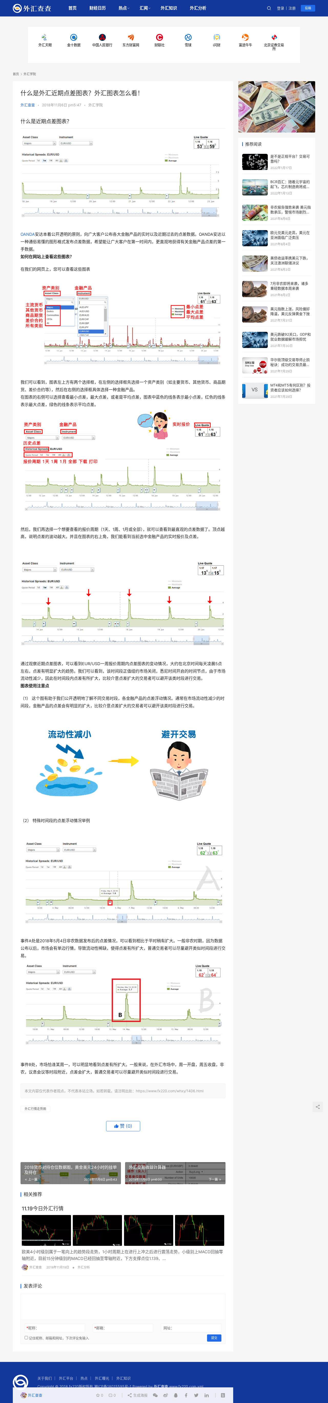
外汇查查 (27, 105)
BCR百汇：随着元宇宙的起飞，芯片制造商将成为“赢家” (290, 187)
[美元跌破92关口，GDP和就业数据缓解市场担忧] (255, 334)
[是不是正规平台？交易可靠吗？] (255, 156)
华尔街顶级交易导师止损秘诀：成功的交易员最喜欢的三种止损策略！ (290, 364)
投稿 (308, 8)
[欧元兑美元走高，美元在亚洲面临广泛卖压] (255, 232)
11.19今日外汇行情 (43, 1209)
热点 (123, 8)
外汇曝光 (102, 1378)
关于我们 (44, 1378)
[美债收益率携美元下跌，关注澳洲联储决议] (255, 258)
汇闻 (144, 8)
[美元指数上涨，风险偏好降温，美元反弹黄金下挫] (255, 309)
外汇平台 (66, 1378)
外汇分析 (198, 8)
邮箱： (100, 1328)
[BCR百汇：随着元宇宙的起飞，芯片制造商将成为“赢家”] (255, 182)
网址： (168, 1328)
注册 (292, 8)
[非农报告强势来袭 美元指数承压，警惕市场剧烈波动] (255, 207)
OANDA (27, 234)
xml (200, 1386)
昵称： (32, 1328)
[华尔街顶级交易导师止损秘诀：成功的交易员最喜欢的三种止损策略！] (255, 359)
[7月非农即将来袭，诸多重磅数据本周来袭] (255, 283)
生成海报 (140, 1395)
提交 (214, 1338)
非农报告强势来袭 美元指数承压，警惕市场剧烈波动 (290, 212)
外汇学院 (95, 105)
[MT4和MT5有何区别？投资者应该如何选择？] (255, 385)
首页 (72, 8)
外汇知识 (169, 8)
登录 (280, 8)
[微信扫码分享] (155, 1395)
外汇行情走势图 (35, 1109)
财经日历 (97, 8)
